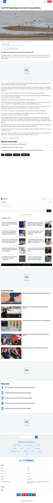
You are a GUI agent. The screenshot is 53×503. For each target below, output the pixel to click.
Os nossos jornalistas (5, 481)
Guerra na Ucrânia (29, 445)
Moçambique (25, 154)
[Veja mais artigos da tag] (2, 154)
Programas (29, 478)
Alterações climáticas (15, 451)
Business (3, 470)
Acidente (14, 448)
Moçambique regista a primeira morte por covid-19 (12, 147)
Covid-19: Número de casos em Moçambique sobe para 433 (13, 144)
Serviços (3, 486)
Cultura (21, 448)
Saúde (28, 473)
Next (2, 473)
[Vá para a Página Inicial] (4, 1)
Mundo (28, 468)
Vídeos (2, 478)
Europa (2, 468)
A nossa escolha (7, 291)
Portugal (26, 451)
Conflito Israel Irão (17, 445)
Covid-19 (8, 154)
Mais (2, 490)
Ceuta (26, 454)
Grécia (32, 451)
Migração (40, 451)
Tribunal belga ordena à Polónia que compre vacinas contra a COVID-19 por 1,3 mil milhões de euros (22, 150)
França (28, 448)
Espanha (38, 445)
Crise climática (37, 448)
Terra (28, 470)
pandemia (16, 154)
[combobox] (26, 437)
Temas (2, 465)
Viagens (2, 476)
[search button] (36, 437)
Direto (49, 1)
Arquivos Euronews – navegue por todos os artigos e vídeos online (38, 482)
